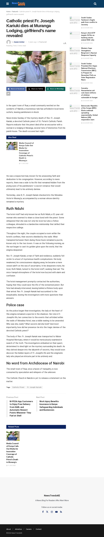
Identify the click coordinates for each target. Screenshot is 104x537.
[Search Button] (95, 4)
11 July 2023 (24, 163)
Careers (29, 529)
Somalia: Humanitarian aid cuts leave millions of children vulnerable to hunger (89, 92)
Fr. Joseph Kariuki (34, 387)
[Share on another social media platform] (8, 94)
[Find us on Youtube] (56, 512)
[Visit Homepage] (18, 3)
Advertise (18, 529)
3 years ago (32, 42)
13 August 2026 (87, 43)
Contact (38, 529)
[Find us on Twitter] (47, 511)
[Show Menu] (7, 4)
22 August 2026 (87, 28)
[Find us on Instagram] (52, 512)
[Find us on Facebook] (43, 512)
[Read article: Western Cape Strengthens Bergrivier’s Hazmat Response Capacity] (75, 50)
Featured (15, 11)
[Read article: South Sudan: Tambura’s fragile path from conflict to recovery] (75, 20)
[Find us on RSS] (61, 512)
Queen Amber (19, 42)
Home (8, 11)
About (8, 529)
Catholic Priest (18, 387)
